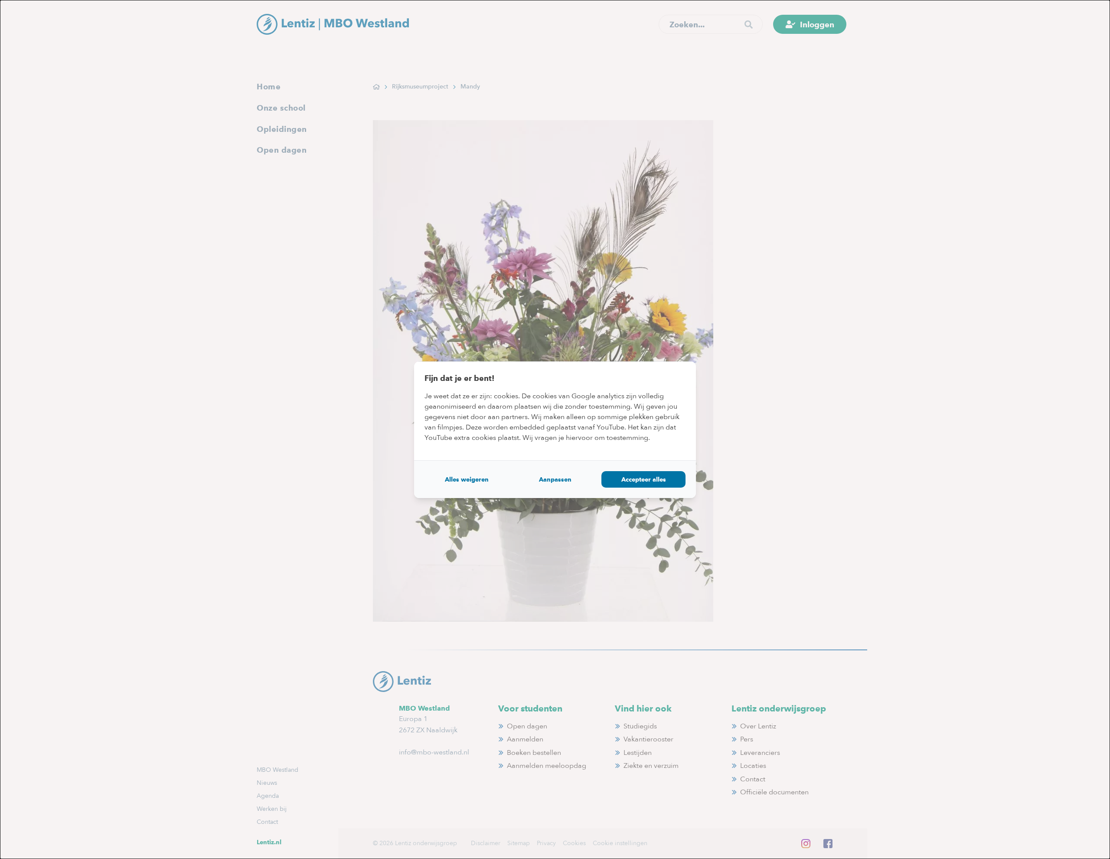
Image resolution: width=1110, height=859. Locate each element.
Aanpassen (555, 479)
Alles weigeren (467, 479)
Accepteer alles (643, 479)
